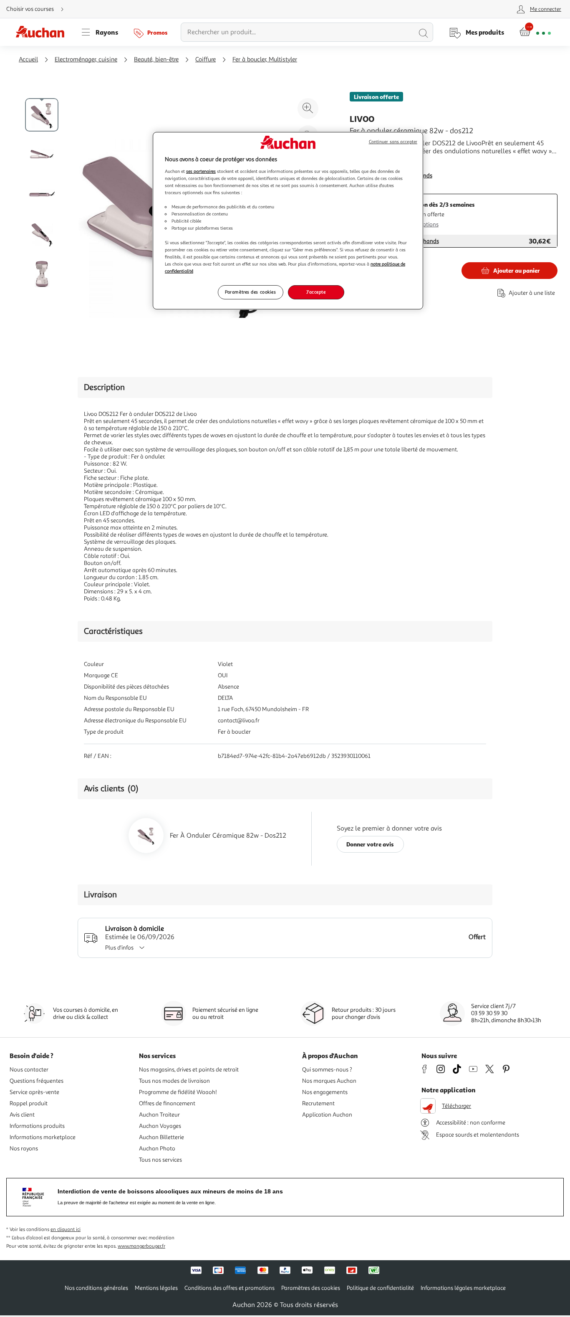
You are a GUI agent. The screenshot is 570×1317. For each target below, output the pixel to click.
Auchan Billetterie (161, 1137)
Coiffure (205, 59)
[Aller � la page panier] (535, 32)
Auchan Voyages (160, 1126)
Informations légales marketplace (463, 1288)
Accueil (28, 59)
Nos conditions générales (96, 1288)
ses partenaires (201, 171)
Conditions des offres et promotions (229, 1288)
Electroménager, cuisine (86, 59)
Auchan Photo (157, 1148)
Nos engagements (325, 1092)
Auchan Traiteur (159, 1114)
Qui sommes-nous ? (327, 1069)
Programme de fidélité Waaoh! (178, 1092)
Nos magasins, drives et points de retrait (189, 1069)
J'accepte (315, 292)
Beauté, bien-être (156, 59)
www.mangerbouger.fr (141, 1246)
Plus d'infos (119, 947)
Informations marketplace (43, 1137)
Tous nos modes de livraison (174, 1080)
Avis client (22, 1114)
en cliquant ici (65, 1229)
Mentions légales (156, 1288)
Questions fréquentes (36, 1080)
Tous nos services (160, 1159)
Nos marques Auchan (329, 1080)
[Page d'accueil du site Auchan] (43, 32)
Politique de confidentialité (380, 1288)
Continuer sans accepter (393, 141)
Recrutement (318, 1103)
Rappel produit (29, 1103)
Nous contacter (29, 1069)
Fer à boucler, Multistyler (264, 59)
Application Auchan (327, 1114)
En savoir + (365, 164)
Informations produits (37, 1126)
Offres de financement (167, 1103)
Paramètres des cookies (250, 292)
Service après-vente (34, 1092)
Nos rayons (24, 1148)
